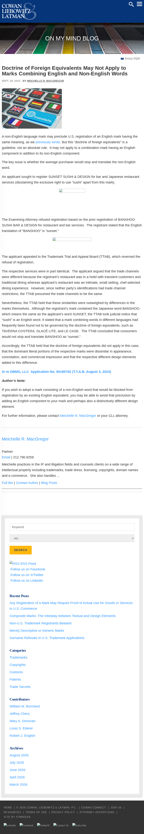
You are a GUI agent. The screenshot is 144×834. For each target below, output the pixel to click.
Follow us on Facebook (27, 569)
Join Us (116, 807)
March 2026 (18, 784)
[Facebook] (26, 825)
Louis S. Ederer (21, 728)
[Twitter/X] (43, 825)
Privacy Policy (63, 812)
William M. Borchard (25, 706)
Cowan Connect (93, 807)
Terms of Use (36, 812)
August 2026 (19, 755)
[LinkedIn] (10, 825)
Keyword (18, 527)
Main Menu (139, 4)
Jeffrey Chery (20, 714)
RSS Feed (28, 564)
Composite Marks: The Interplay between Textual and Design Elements (63, 616)
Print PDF (132, 59)
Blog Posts (49, 483)
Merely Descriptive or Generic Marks (37, 630)
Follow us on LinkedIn (26, 580)
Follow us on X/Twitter (27, 575)
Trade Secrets (20, 687)
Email (6, 457)
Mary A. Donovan (22, 721)
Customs (16, 672)
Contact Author (27, 483)
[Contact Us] (61, 825)
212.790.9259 (23, 457)
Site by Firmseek (17, 817)
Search (131, 4)
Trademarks (18, 657)
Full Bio (7, 483)
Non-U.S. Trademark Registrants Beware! (41, 623)
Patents (15, 679)
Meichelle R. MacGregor (45, 80)
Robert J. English (22, 736)
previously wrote (48, 142)
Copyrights (18, 665)
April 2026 (17, 777)
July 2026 (17, 762)
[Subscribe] (79, 825)
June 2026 (17, 770)
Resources (12, 812)
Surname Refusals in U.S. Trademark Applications (47, 638)
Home (8, 807)
